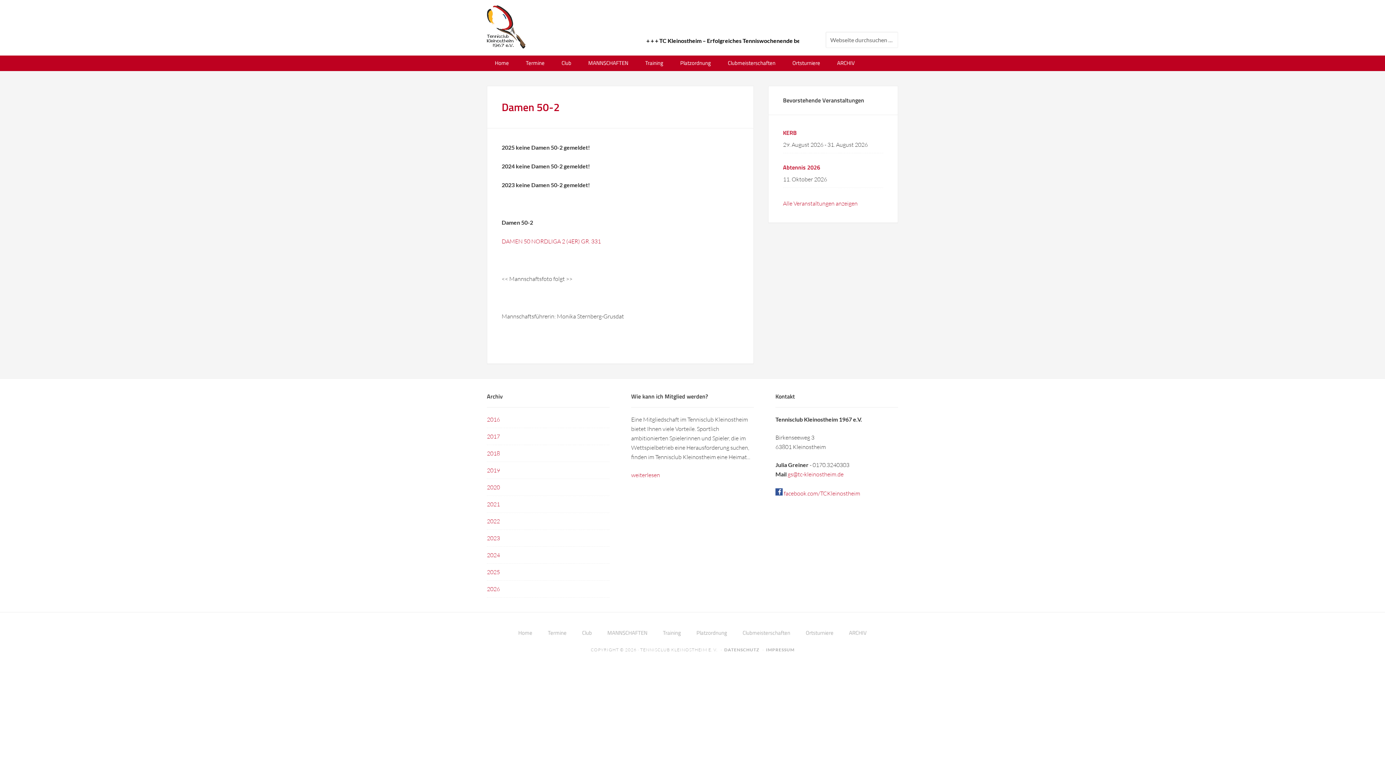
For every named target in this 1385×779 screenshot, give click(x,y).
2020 (493, 487)
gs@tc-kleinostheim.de (816, 474)
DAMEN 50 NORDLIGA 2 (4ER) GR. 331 (551, 241)
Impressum (780, 649)
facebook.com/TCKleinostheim (821, 493)
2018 (493, 453)
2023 (493, 538)
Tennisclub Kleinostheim (506, 27)
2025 (493, 572)
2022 (493, 521)
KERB (790, 132)
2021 (493, 504)
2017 (493, 436)
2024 (493, 555)
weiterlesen (645, 475)
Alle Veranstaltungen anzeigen (820, 203)
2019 (493, 470)
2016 (493, 419)
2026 (493, 589)
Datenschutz (741, 649)
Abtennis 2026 (801, 167)
